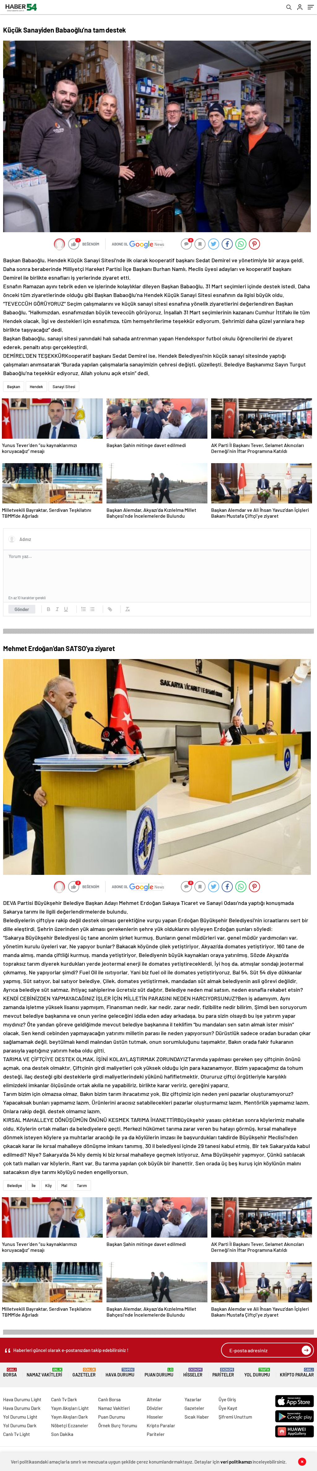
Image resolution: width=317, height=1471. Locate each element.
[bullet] (92, 609)
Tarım (82, 1185)
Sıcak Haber (197, 1417)
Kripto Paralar (297, 1372)
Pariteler (223, 1372)
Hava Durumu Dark (22, 1408)
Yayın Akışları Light (70, 1408)
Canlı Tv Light (16, 1434)
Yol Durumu (257, 1372)
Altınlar (154, 1399)
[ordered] (83, 609)
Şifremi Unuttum (235, 1417)
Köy (48, 1185)
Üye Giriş (227, 1399)
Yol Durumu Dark (20, 1425)
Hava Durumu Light (22, 1399)
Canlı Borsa (109, 1399)
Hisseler (192, 1372)
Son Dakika (62, 1434)
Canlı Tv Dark (64, 1399)
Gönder (22, 609)
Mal (64, 1185)
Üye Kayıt (228, 1408)
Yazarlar (193, 1399)
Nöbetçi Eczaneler (69, 1425)
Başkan (13, 386)
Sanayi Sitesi (64, 386)
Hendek (36, 386)
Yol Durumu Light (20, 1417)
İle (34, 1185)
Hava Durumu (120, 1372)
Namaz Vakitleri (44, 1372)
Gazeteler (84, 1372)
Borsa (10, 1372)
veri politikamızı (236, 1461)
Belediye (14, 1185)
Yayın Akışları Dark (69, 1417)
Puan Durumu (159, 1372)
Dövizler (155, 1408)
